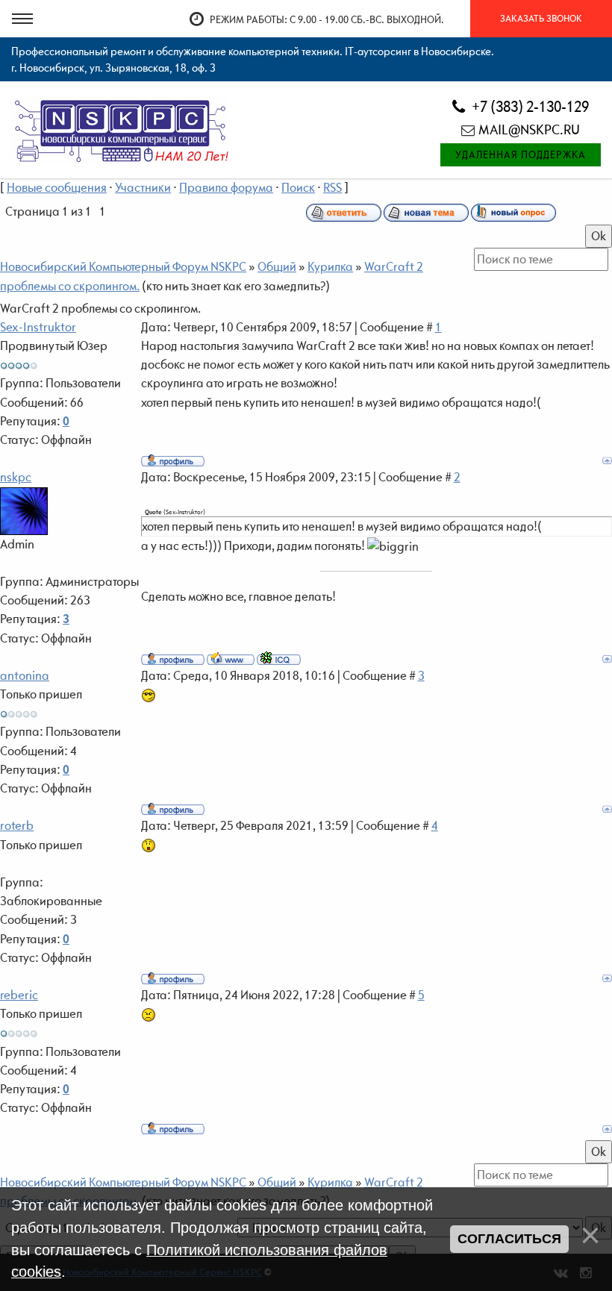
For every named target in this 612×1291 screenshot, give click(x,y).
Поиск (298, 187)
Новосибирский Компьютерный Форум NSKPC (123, 266)
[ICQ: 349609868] (279, 658)
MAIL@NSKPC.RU (529, 129)
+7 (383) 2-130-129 (529, 106)
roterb (17, 825)
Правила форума (226, 187)
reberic (19, 995)
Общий (276, 266)
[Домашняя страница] (231, 658)
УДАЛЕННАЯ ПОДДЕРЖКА (520, 154)
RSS (332, 187)
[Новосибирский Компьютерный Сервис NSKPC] (119, 128)
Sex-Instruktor (38, 327)
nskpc (15, 477)
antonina (24, 675)
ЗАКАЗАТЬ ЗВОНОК (541, 18)
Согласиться (509, 1238)
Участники (143, 187)
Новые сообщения (57, 187)
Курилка (330, 266)
